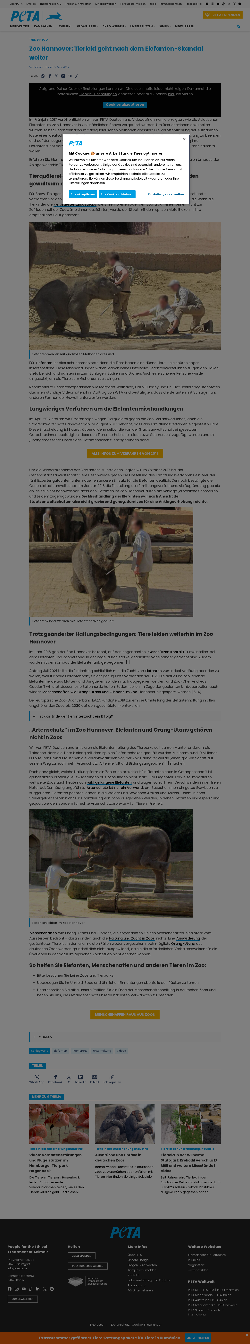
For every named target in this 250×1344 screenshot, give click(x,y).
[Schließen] (184, 139)
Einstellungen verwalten (166, 194)
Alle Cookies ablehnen (117, 194)
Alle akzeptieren (83, 194)
